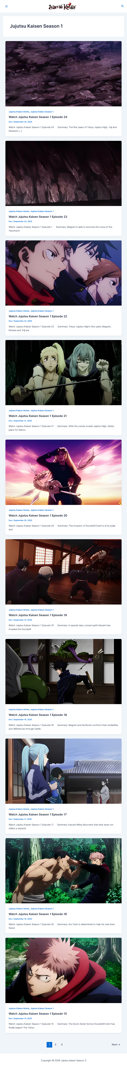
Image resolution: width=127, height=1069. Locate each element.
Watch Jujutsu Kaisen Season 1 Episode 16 (38, 914)
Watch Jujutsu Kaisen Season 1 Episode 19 (38, 615)
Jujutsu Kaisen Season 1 (42, 112)
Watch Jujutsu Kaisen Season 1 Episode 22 (38, 316)
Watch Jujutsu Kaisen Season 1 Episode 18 (38, 714)
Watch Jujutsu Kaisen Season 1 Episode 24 (38, 117)
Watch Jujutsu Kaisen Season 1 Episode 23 (38, 216)
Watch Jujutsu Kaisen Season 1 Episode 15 (38, 1013)
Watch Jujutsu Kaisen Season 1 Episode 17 (38, 814)
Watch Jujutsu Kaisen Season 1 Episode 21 (38, 416)
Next (116, 1044)
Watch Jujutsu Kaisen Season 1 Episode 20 (38, 515)
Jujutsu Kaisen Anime (19, 112)
